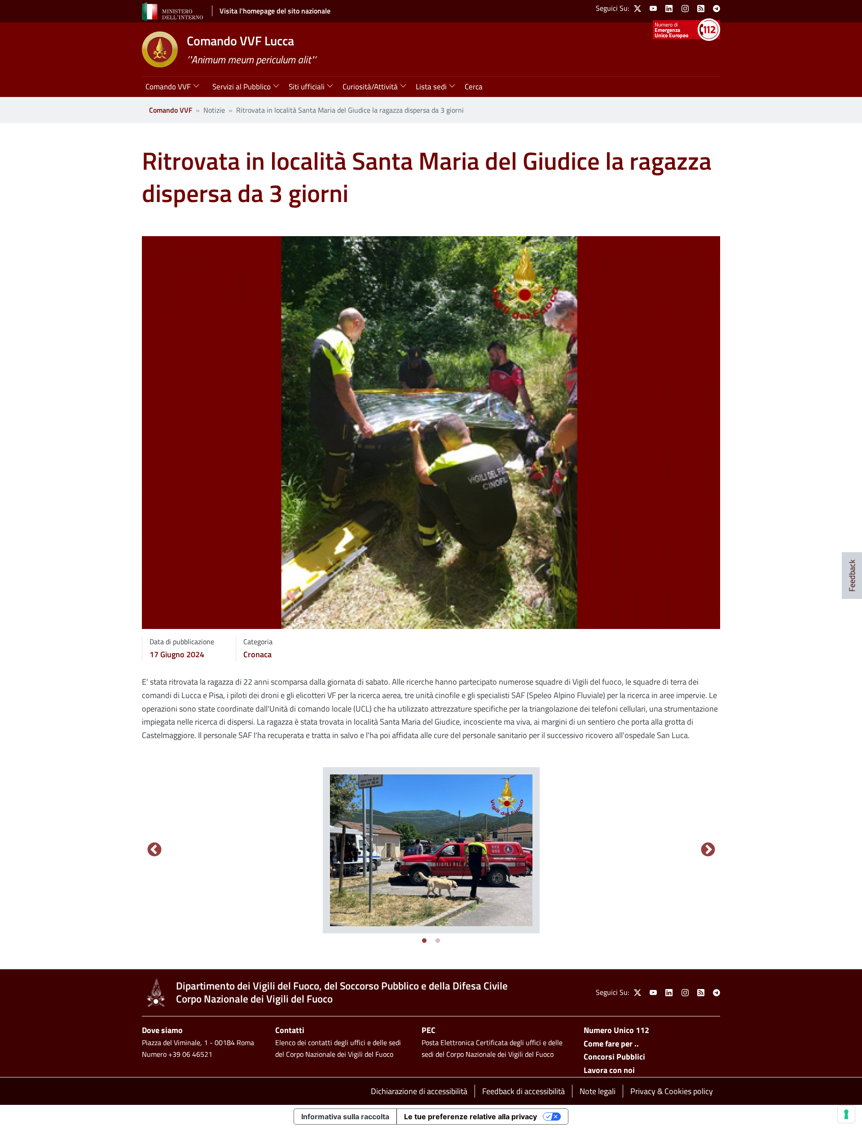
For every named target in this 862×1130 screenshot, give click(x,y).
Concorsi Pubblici (614, 1057)
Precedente (154, 850)
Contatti (289, 1030)
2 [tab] (437, 941)
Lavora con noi (609, 1070)
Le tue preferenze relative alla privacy (470, 1116)
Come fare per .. (611, 1044)
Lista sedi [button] (431, 86)
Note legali (598, 1091)
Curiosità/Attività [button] (370, 86)
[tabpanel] (431, 850)
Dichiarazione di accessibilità (419, 1091)
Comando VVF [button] (168, 86)
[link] (637, 8)
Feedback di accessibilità (523, 1091)
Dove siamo (162, 1030)
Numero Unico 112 (616, 1030)
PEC (428, 1030)
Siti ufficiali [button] (307, 86)
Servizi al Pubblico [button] (241, 86)
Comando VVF (170, 110)
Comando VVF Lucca (240, 40)
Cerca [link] (474, 86)
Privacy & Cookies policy (671, 1091)
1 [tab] (424, 941)
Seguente (707, 850)
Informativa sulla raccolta (345, 1116)
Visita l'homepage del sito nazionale (275, 10)
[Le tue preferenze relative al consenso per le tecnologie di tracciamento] (846, 1114)
